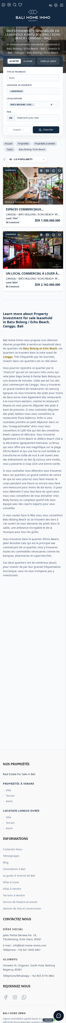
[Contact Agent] (47, 171)
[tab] (14, 61)
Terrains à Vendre (14, 895)
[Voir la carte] (41, 171)
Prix (9, 112)
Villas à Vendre (12, 888)
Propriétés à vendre (45, 143)
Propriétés (23, 143)
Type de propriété (16, 72)
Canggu (8, 356)
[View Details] (53, 171)
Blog (5, 862)
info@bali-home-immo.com (29, 945)
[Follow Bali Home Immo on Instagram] (15, 997)
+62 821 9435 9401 (29, 950)
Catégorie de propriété (19, 85)
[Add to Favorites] (59, 171)
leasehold (11, 170)
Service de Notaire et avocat (20, 902)
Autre (10, 149)
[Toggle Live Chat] (59, 1016)
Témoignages (11, 856)
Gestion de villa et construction (22, 908)
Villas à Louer (11, 882)
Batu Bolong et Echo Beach (40, 348)
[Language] (56, 5)
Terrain (10, 795)
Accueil (8, 143)
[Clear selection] (51, 104)
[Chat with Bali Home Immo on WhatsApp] (24, 997)
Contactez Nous (12, 849)
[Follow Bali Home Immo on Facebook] (5, 997)
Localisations (14, 98)
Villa (8, 790)
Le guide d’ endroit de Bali (19, 875)
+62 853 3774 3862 (43, 975)
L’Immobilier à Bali (14, 869)
